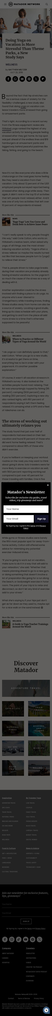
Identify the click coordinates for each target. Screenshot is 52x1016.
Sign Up (41, 518)
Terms (32, 526)
